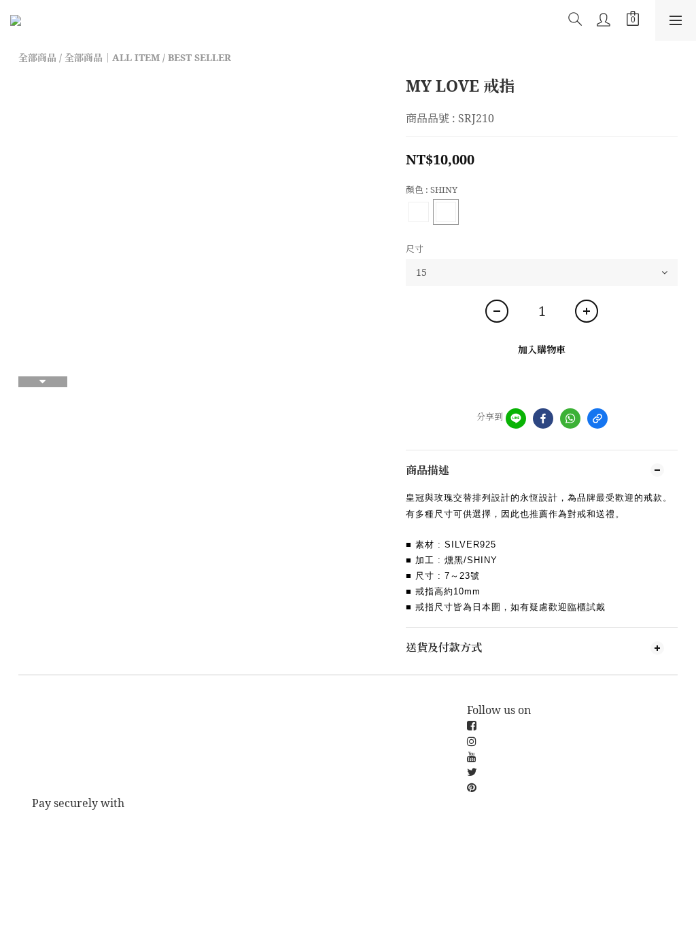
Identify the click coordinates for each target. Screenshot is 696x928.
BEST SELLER (199, 57)
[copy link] (597, 418)
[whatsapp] (570, 418)
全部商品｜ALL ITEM (112, 57)
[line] (516, 418)
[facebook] (543, 418)
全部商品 (37, 57)
